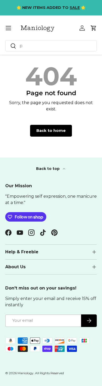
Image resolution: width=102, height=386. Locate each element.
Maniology (25, 373)
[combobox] (51, 45)
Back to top (48, 168)
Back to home (51, 130)
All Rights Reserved (49, 373)
